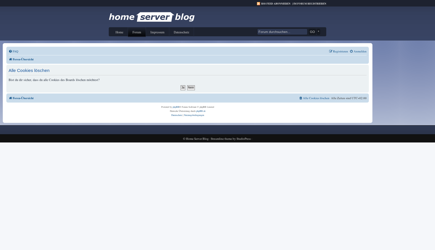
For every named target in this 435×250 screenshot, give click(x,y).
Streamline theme (221, 139)
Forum (137, 32)
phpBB (176, 106)
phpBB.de (200, 111)
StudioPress (244, 139)
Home (119, 32)
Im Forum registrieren (309, 3)
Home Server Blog (197, 139)
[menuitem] (13, 51)
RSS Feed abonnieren (275, 3)
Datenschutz (181, 32)
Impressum (157, 32)
